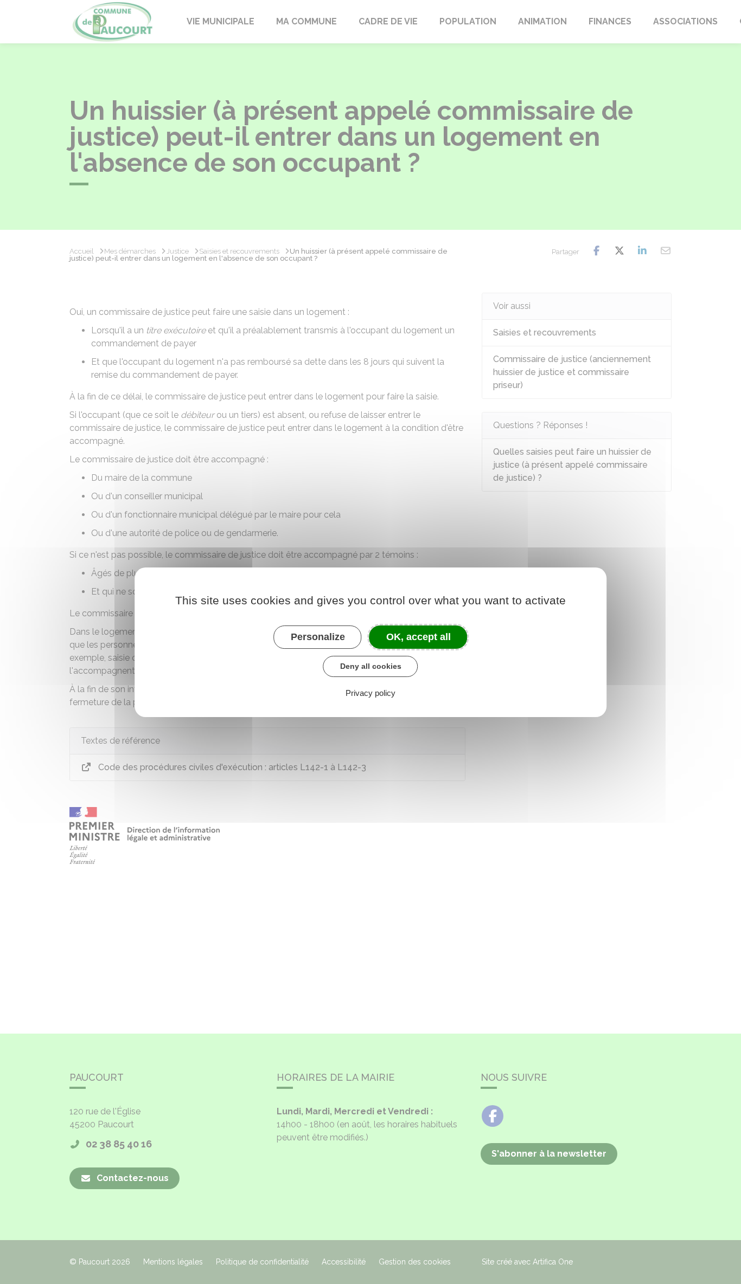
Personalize (318, 636)
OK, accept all (418, 636)
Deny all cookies (370, 666)
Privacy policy (370, 692)
